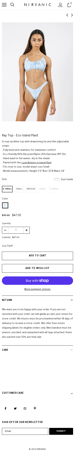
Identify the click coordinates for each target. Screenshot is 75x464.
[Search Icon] (12, 5)
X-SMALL (7, 189)
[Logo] (37, 4)
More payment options (37, 289)
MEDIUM (31, 189)
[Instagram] (25, 408)
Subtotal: (6, 237)
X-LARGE (54, 189)
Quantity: (6, 224)
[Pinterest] (34, 408)
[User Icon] (60, 5)
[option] (37, 71)
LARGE (42, 189)
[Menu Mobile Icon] (4, 4)
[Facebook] (5, 408)
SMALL (19, 189)
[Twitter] (15, 408)
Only (4, 246)
